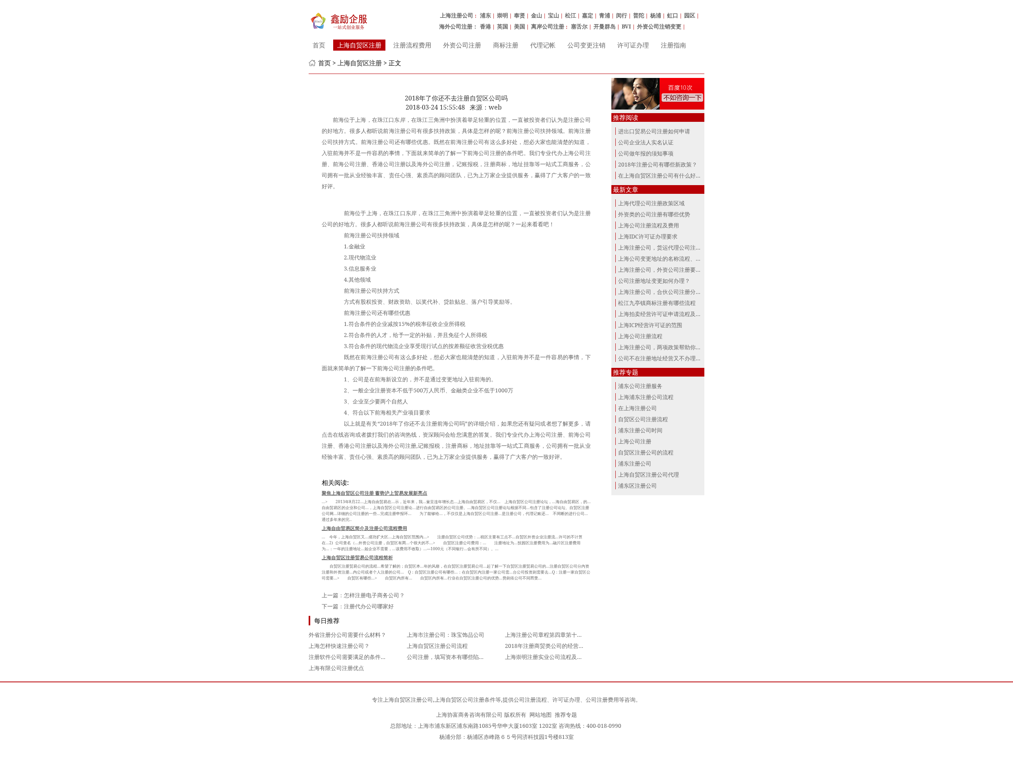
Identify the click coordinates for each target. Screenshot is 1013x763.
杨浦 (655, 15)
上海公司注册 (634, 441)
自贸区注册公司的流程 (645, 452)
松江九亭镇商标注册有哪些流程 (657, 303)
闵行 (621, 15)
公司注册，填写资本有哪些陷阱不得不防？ (459, 657)
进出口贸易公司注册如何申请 (654, 131)
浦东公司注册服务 (640, 386)
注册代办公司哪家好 (369, 606)
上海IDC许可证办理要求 (647, 236)
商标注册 (505, 45)
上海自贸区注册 (359, 45)
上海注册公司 (456, 15)
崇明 (502, 15)
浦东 (485, 15)
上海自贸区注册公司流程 (437, 645)
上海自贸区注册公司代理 (648, 474)
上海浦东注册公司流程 (645, 397)
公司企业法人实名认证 (645, 142)
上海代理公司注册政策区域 (651, 203)
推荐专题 (566, 714)
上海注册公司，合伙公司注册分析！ (662, 291)
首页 (319, 45)
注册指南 (673, 45)
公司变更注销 (586, 45)
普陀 (638, 15)
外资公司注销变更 (659, 26)
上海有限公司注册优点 (336, 668)
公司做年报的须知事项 (645, 153)
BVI (626, 26)
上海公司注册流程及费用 (648, 225)
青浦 (604, 15)
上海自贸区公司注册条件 (464, 699)
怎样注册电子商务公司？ (374, 595)
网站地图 (540, 714)
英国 (502, 26)
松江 (570, 15)
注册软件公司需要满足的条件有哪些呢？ (358, 657)
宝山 (553, 15)
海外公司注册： (458, 26)
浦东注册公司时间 (640, 430)
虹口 (672, 15)
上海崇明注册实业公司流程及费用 (546, 657)
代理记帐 (543, 45)
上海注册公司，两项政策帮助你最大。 (665, 347)
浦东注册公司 (634, 463)
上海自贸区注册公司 (408, 699)
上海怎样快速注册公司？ (339, 645)
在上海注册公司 (637, 408)
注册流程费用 (412, 45)
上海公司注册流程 (640, 336)
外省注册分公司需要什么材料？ (347, 634)
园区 (689, 15)
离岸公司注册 (547, 26)
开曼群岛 (605, 26)
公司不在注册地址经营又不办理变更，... (667, 358)
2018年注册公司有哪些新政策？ (657, 164)
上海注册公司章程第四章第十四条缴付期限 (557, 634)
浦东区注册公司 (637, 485)
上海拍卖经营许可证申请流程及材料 (662, 314)
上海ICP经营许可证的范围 (650, 325)
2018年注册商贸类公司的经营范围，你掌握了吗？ (566, 645)
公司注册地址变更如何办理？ (654, 280)
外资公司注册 (462, 45)
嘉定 (587, 15)
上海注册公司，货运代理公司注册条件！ (668, 247)
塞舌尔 (579, 26)
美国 (519, 26)
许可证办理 (633, 45)
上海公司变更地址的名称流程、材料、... (667, 258)
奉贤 (519, 15)
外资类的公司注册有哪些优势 (654, 214)
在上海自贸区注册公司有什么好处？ (662, 175)
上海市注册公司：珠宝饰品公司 (445, 634)
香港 (485, 26)
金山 (536, 15)
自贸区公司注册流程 (643, 419)
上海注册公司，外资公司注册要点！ (662, 269)
